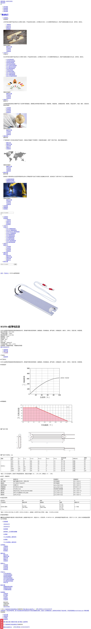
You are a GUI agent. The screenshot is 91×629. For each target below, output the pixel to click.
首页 (2, 273)
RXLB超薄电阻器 (10, 242)
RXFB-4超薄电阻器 (11, 240)
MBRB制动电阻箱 (10, 64)
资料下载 (5, 351)
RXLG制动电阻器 (10, 73)
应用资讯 (8, 112)
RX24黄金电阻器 (10, 68)
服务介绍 (8, 142)
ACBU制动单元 (10, 59)
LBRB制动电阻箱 (10, 61)
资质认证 (8, 27)
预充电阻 (5, 9)
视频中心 (8, 147)
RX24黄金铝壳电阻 (11, 67)
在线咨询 (5, 349)
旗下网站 (5, 595)
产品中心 (6, 52)
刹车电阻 (5, 6)
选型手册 (8, 145)
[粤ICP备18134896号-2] (28, 609)
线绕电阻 (5, 207)
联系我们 (8, 29)
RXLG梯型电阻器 (10, 74)
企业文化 (8, 26)
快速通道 (3, 592)
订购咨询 (8, 51)
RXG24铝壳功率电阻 (11, 65)
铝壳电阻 (5, 205)
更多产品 (5, 582)
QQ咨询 (5, 596)
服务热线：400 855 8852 (7, 1)
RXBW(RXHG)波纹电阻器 (12, 231)
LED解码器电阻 (10, 179)
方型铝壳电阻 (9, 70)
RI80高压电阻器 (10, 62)
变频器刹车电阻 (10, 180)
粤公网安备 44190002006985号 (44, 609)
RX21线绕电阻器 (10, 236)
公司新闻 (8, 107)
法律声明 (3, 610)
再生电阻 (5, 11)
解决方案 (6, 172)
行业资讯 (8, 109)
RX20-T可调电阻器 (11, 233)
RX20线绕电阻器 (10, 234)
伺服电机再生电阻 (10, 182)
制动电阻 (5, 8)
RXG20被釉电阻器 (11, 228)
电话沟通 (5, 614)
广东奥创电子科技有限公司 (11, 609)
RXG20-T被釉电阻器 (11, 230)
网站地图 (86, 610)
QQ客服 (5, 617)
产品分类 (8, 49)
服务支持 (6, 136)
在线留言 (8, 148)
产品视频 (5, 352)
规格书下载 (9, 46)
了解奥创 (8, 24)
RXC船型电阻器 (10, 239)
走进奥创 (6, 17)
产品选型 (8, 48)
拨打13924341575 (5, 347)
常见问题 (8, 110)
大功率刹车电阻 (10, 71)
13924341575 (6, 526)
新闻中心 (6, 99)
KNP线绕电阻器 (10, 237)
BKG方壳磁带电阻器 (11, 75)
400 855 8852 (6, 606)
